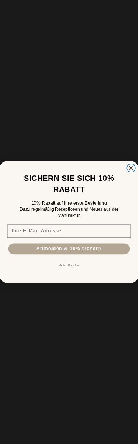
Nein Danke (69, 265)
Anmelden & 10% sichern (68, 248)
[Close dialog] (131, 168)
